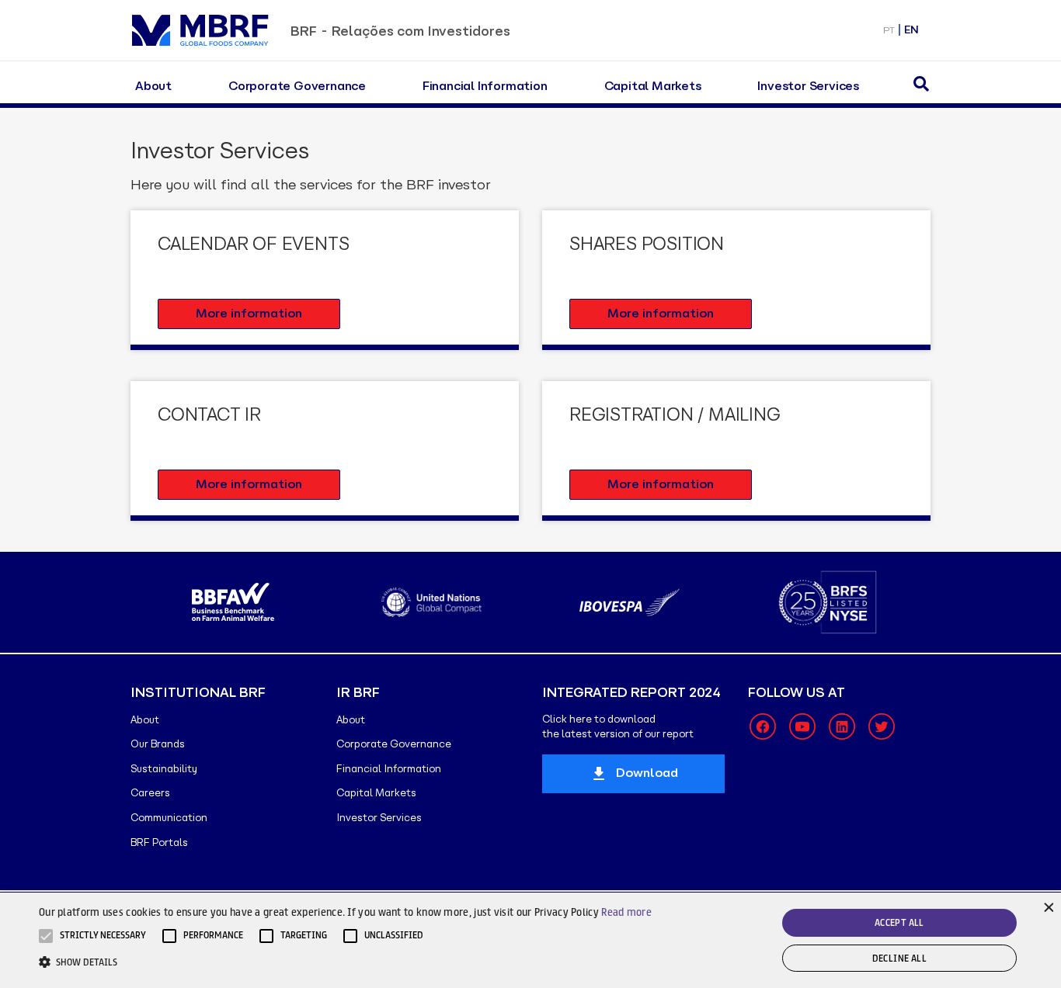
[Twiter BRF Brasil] (881, 726)
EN (911, 30)
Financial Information (485, 85)
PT (889, 30)
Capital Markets (652, 85)
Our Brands (157, 744)
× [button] (1047, 906)
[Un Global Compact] (431, 602)
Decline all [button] (899, 958)
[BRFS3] (827, 602)
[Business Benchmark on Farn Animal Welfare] (233, 602)
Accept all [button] (899, 922)
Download (647, 772)
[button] (103, 936)
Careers (150, 792)
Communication (168, 817)
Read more (626, 912)
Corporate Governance (297, 85)
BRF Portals (159, 842)
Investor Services (808, 85)
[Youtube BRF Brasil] (802, 726)
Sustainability (163, 768)
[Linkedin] (842, 726)
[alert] (530, 940)
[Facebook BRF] (762, 726)
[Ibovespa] (629, 601)
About (153, 85)
